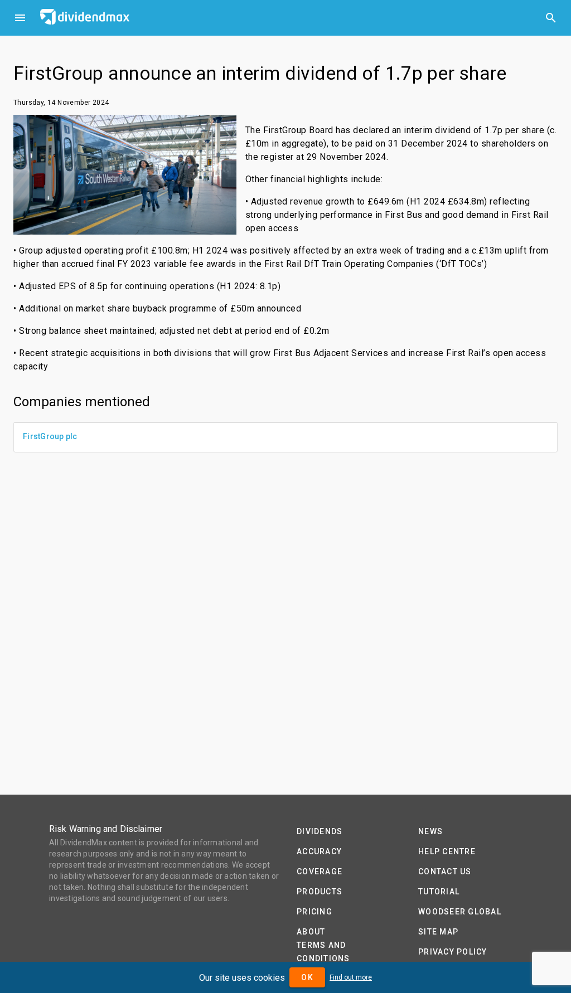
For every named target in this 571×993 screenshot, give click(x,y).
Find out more (351, 977)
